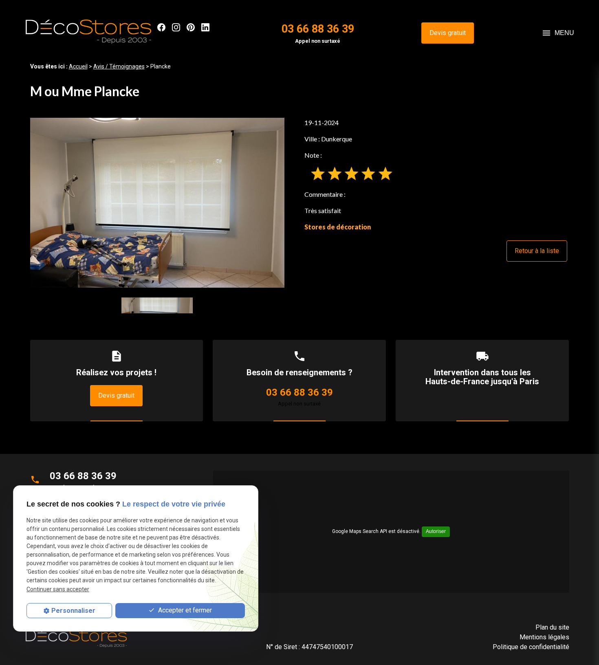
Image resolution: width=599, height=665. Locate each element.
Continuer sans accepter (57, 589)
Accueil (78, 66)
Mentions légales (544, 637)
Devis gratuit (447, 33)
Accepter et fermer (184, 610)
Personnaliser (73, 610)
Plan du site (552, 627)
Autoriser (436, 531)
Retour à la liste (537, 251)
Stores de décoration (337, 227)
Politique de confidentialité (531, 647)
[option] (157, 203)
